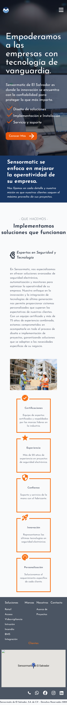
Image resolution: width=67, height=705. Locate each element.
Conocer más (22, 136)
